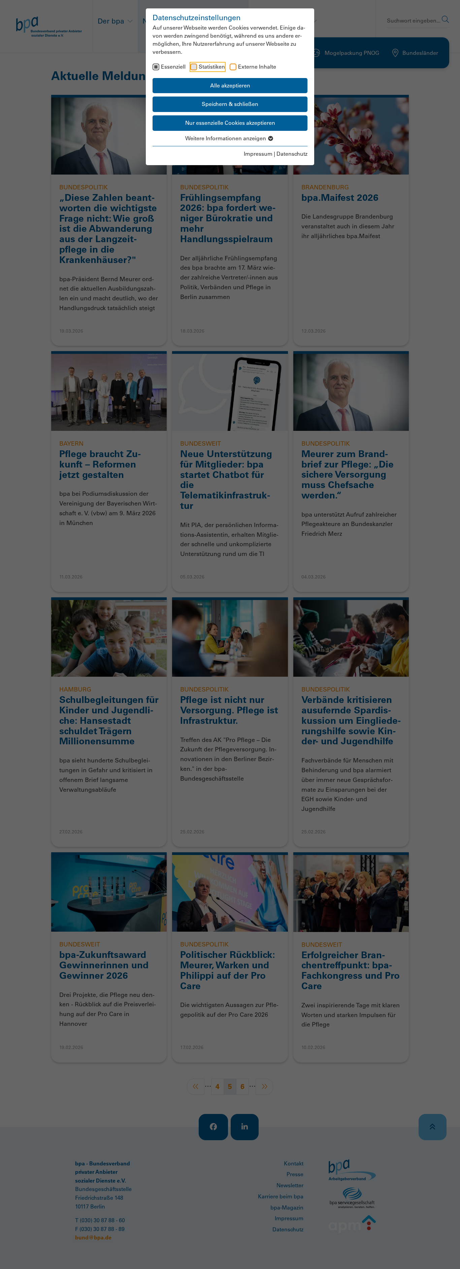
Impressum (258, 153)
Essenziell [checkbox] (173, 66)
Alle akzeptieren (230, 85)
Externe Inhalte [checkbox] (257, 66)
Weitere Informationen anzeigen (226, 138)
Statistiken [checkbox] (212, 66)
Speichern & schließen (230, 104)
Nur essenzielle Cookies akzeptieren (230, 122)
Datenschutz (291, 153)
